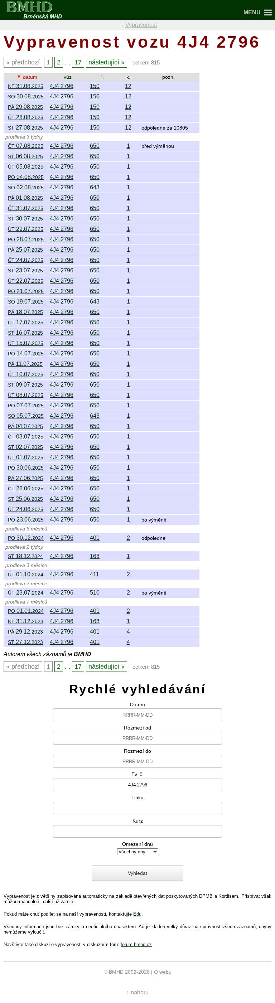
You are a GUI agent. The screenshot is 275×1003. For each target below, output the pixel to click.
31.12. (25, 621)
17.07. (25, 322)
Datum (137, 704)
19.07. (26, 302)
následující (103, 62)
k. (128, 77)
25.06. (25, 499)
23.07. (25, 270)
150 (95, 86)
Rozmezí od (137, 727)
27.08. (25, 128)
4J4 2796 (61, 86)
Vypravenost (141, 25)
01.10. (25, 574)
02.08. (26, 187)
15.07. (25, 343)
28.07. (26, 239)
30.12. (26, 538)
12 (128, 86)
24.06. (25, 509)
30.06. (26, 468)
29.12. (25, 632)
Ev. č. (137, 773)
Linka (137, 797)
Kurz (137, 820)
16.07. (25, 333)
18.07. (25, 312)
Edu (137, 914)
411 (94, 574)
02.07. (25, 447)
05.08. (25, 167)
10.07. (25, 374)
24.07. (25, 260)
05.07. (26, 416)
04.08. (26, 177)
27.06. (25, 478)
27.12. (25, 642)
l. (102, 77)
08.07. (25, 395)
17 (78, 62)
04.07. (25, 426)
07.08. (25, 146)
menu (252, 12)
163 (95, 556)
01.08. (25, 198)
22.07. (25, 281)
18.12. (25, 556)
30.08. (26, 96)
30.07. (25, 218)
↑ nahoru (137, 992)
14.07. (26, 353)
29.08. (25, 107)
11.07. (25, 364)
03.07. (25, 436)
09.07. (25, 385)
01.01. (26, 611)
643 (95, 187)
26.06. (25, 488)
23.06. (26, 520)
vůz (68, 77)
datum (30, 77)
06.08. (25, 156)
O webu (163, 972)
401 (95, 538)
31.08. (25, 86)
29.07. (25, 229)
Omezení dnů (137, 843)
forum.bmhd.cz (136, 944)
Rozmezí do (137, 750)
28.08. (25, 117)
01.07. (25, 457)
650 (95, 146)
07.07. (26, 405)
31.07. (25, 208)
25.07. (25, 250)
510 (95, 593)
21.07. (26, 291)
